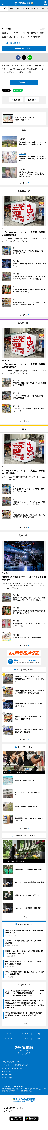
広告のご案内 (7, 1074)
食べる (12, 8)
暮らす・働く (35, 8)
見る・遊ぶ (20, 8)
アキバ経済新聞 (22, 3)
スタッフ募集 (7, 1078)
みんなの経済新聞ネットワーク (24, 1100)
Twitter (27, 1052)
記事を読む (24, 82)
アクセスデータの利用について (13, 1068)
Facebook (20, 1052)
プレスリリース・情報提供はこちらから (16, 1065)
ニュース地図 (6, 29)
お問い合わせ (7, 1071)
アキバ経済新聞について (11, 1062)
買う (27, 8)
